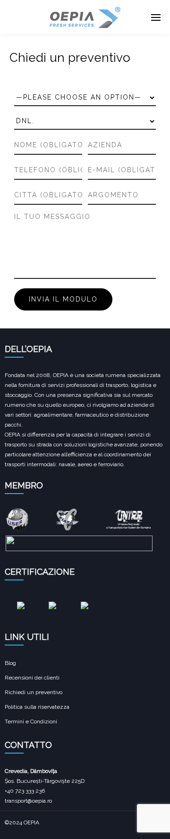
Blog (10, 663)
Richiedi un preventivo (33, 692)
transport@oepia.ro (28, 800)
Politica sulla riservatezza (37, 707)
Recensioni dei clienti (32, 677)
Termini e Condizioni (31, 721)
